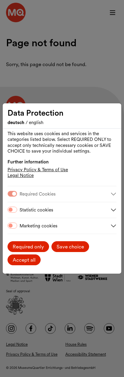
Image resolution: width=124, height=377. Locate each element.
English (36, 122)
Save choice (70, 247)
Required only (28, 247)
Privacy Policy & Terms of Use (38, 169)
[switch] (12, 210)
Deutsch (17, 122)
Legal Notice (21, 175)
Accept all (24, 260)
